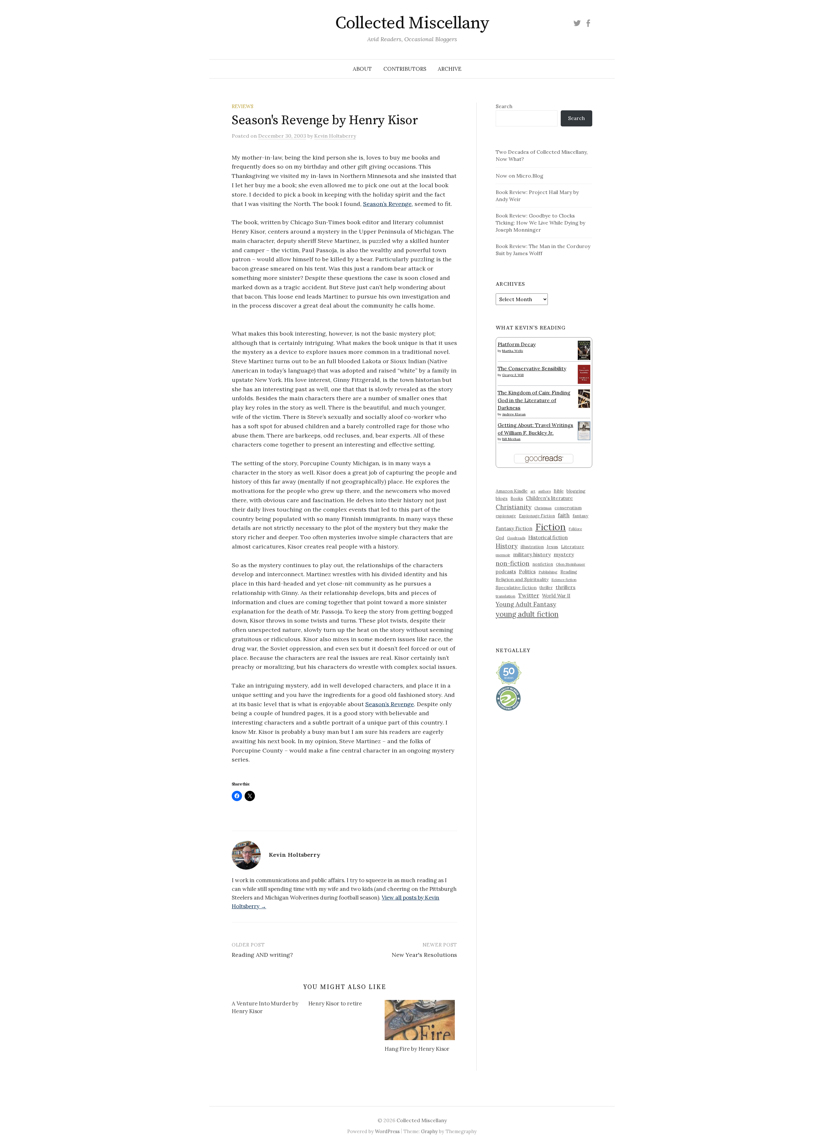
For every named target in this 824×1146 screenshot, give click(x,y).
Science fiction (563, 580)
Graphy (429, 1131)
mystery (564, 554)
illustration (532, 547)
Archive (450, 68)
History (507, 546)
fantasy (580, 516)
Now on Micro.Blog (519, 175)
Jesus (552, 547)
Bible (559, 491)
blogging (575, 491)
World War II (556, 596)
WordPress (387, 1131)
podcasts (506, 571)
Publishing (547, 571)
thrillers (566, 587)
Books (516, 498)
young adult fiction (527, 614)
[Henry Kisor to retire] (346, 1005)
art (532, 491)
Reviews (242, 106)
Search (504, 106)
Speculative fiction (516, 587)
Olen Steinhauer (570, 564)
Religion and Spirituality (522, 579)
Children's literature (549, 498)
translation (505, 596)
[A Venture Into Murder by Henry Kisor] (270, 1008)
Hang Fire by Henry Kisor (417, 1048)
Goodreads (516, 538)
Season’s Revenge (387, 204)
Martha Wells (512, 351)
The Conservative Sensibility (532, 368)
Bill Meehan (511, 439)
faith (564, 515)
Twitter (528, 595)
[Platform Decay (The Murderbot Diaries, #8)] (584, 350)
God (500, 538)
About (362, 68)
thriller (546, 587)
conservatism (568, 508)
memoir (503, 554)
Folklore (575, 529)
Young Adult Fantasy (526, 604)
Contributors (404, 68)
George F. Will (513, 375)
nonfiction (542, 564)
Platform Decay (517, 344)
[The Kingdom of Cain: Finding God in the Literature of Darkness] (584, 398)
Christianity (513, 507)
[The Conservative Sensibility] (584, 373)
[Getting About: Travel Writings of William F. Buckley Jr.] (584, 430)
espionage (506, 515)
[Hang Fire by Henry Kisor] (420, 1020)
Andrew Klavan (514, 414)
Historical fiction (548, 537)
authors (544, 491)
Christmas (543, 507)
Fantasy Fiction (514, 528)
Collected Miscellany (412, 23)
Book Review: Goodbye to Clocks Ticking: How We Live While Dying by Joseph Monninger (540, 222)
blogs (502, 498)
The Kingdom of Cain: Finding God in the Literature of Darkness (534, 400)
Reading (568, 572)
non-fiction (512, 563)
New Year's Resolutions (424, 954)
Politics (527, 571)
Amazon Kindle (512, 491)
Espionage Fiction (537, 515)
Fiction (550, 527)
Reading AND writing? (262, 954)
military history (532, 554)
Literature (572, 547)
